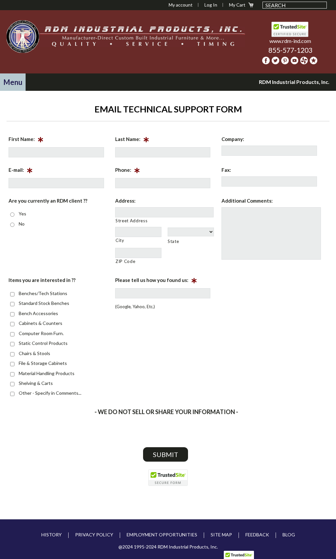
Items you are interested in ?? (42, 280)
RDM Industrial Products (23, 36)
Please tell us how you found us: (156, 281)
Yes (22, 213)
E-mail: (21, 171)
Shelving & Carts (36, 383)
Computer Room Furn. (41, 333)
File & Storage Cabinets (43, 363)
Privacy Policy (94, 534)
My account (181, 5)
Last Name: (132, 140)
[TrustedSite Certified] (168, 477)
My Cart (237, 5)
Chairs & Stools (34, 353)
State (173, 241)
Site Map (221, 534)
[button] (13, 82)
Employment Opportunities (162, 534)
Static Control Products (43, 343)
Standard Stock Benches (44, 303)
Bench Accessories (38, 313)
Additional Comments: (247, 201)
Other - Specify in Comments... (50, 393)
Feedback (257, 534)
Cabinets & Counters (40, 323)
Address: (125, 201)
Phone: (127, 171)
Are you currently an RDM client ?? (48, 201)
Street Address (131, 220)
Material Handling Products (46, 373)
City (120, 240)
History (51, 534)
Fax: (226, 170)
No (22, 224)
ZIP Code (125, 261)
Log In (210, 5)
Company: (232, 139)
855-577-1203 (290, 50)
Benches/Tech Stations (43, 293)
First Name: (26, 140)
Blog (289, 534)
